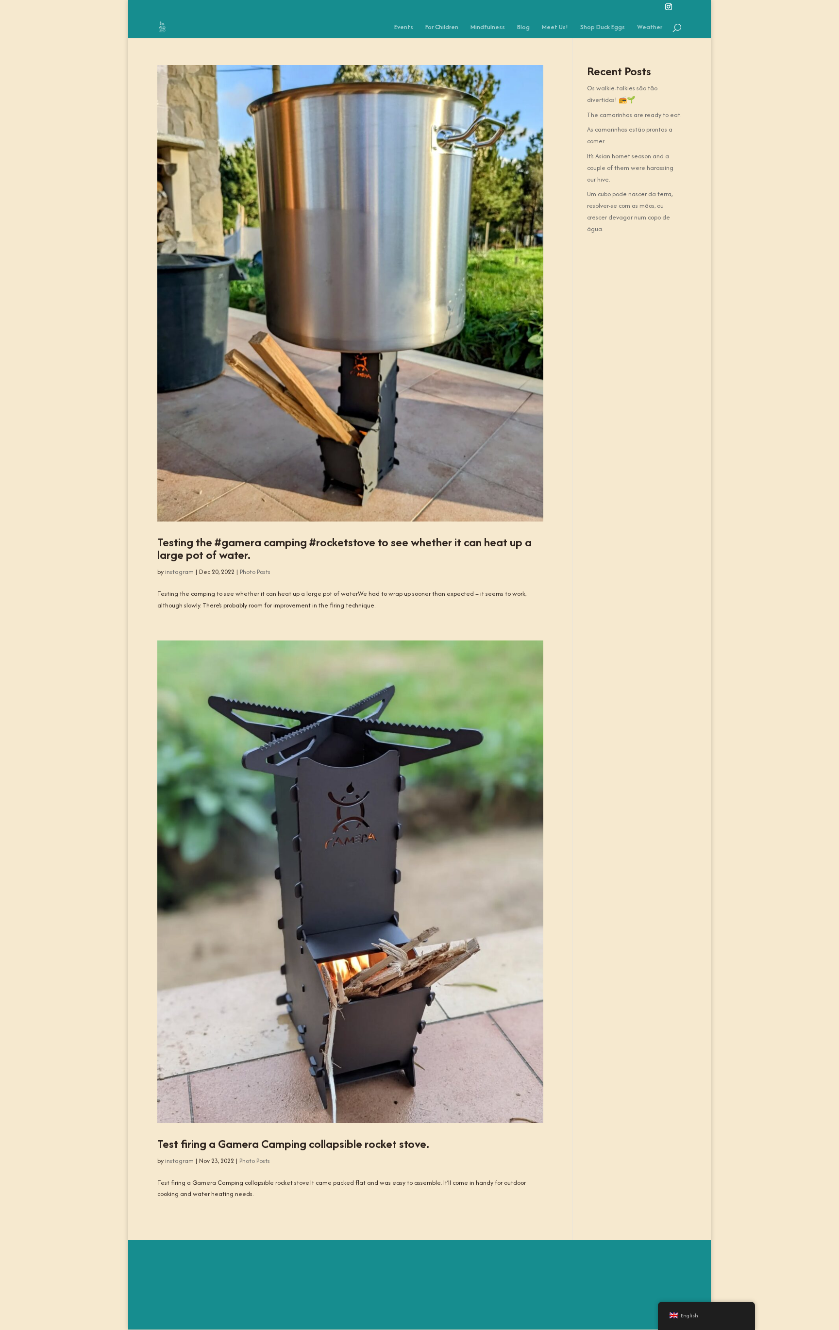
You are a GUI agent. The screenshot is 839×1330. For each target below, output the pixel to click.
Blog (523, 28)
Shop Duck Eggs (602, 28)
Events (403, 28)
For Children (441, 28)
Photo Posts (255, 571)
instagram (179, 571)
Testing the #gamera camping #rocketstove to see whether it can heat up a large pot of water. (344, 548)
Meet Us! (555, 28)
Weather (649, 28)
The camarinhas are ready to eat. (634, 114)
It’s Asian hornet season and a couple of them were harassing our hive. (630, 168)
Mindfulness (487, 28)
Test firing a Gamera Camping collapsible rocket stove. (293, 1143)
